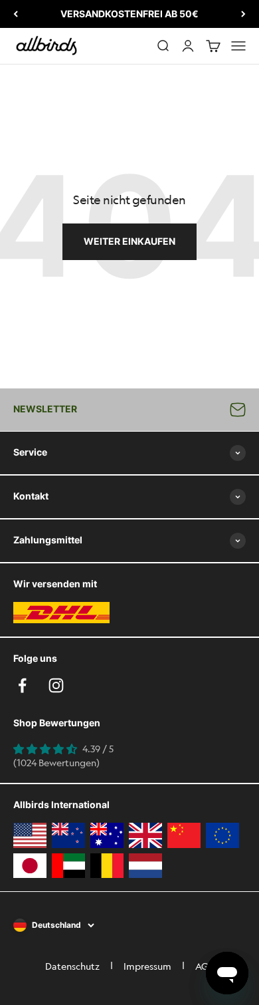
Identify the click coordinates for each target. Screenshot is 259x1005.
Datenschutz (72, 966)
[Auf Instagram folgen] (56, 685)
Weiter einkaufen (129, 241)
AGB (204, 966)
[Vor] (243, 14)
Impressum (147, 966)
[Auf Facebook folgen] (22, 685)
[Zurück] (15, 14)
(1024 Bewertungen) (56, 762)
